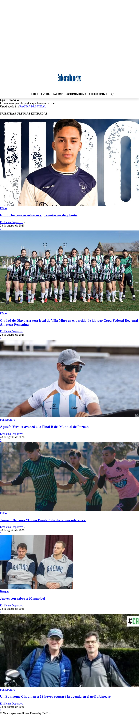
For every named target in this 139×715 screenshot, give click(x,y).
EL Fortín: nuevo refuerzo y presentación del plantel (38, 215)
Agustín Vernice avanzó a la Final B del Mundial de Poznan (44, 427)
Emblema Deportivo (11, 222)
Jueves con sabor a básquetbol (22, 598)
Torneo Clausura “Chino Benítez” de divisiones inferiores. (43, 520)
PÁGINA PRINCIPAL (32, 106)
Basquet (4, 591)
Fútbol (3, 208)
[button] (113, 94)
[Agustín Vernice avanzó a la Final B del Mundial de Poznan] (69, 416)
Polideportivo (7, 419)
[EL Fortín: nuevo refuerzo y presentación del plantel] (69, 205)
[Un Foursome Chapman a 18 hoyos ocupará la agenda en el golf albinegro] (69, 686)
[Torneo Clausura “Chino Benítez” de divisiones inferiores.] (69, 509)
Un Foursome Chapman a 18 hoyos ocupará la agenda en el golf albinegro (55, 696)
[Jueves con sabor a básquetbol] (36, 588)
